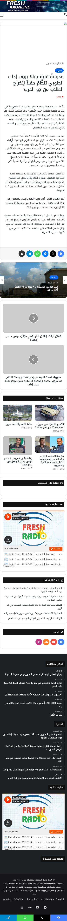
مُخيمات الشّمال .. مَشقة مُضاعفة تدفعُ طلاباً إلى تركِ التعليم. (36, 288)
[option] (33, 280)
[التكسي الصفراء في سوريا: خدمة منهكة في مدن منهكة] (49, 413)
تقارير (49, 63)
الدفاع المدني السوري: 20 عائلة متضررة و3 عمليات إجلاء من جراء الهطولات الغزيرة (33, 589)
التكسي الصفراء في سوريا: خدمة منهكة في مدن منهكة (49, 426)
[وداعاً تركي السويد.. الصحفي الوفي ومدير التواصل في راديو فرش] (17, 445)
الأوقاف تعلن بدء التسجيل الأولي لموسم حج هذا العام (35, 618)
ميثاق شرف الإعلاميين (13, 899)
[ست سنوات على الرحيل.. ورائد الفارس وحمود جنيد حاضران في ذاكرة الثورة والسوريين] (49, 444)
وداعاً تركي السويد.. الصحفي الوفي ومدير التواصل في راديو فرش (17, 461)
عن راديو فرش (32, 899)
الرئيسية (57, 63)
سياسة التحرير (47, 899)
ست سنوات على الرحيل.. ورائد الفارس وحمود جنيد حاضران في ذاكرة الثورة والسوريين (52, 460)
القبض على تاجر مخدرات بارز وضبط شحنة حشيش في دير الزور (34, 606)
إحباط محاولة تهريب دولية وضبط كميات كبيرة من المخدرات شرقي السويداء (33, 598)
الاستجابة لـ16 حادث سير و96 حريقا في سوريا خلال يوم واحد (33, 613)
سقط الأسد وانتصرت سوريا (19, 424)
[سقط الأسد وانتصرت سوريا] (17, 413)
